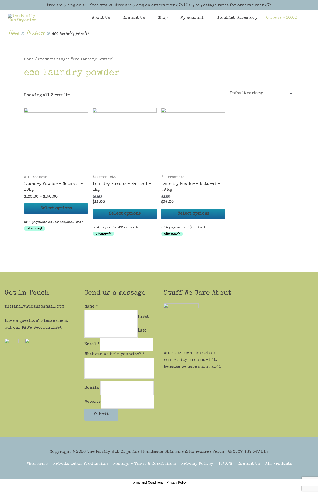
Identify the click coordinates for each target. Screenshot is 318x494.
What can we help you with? (114, 354)
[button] (303, 17)
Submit (101, 414)
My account (192, 18)
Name (91, 307)
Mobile (92, 388)
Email (92, 344)
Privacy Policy (197, 464)
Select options (56, 208)
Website (92, 401)
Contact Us (134, 18)
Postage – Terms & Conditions (144, 464)
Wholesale (37, 464)
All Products (278, 464)
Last (142, 330)
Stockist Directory (237, 18)
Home (29, 59)
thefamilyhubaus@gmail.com (34, 307)
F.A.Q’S (225, 464)
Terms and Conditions (147, 482)
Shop (163, 18)
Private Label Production (80, 464)
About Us (101, 18)
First (143, 317)
